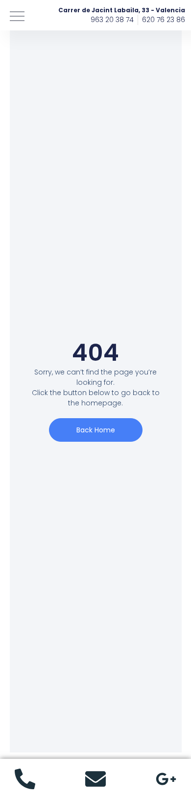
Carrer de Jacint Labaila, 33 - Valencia (121, 10)
